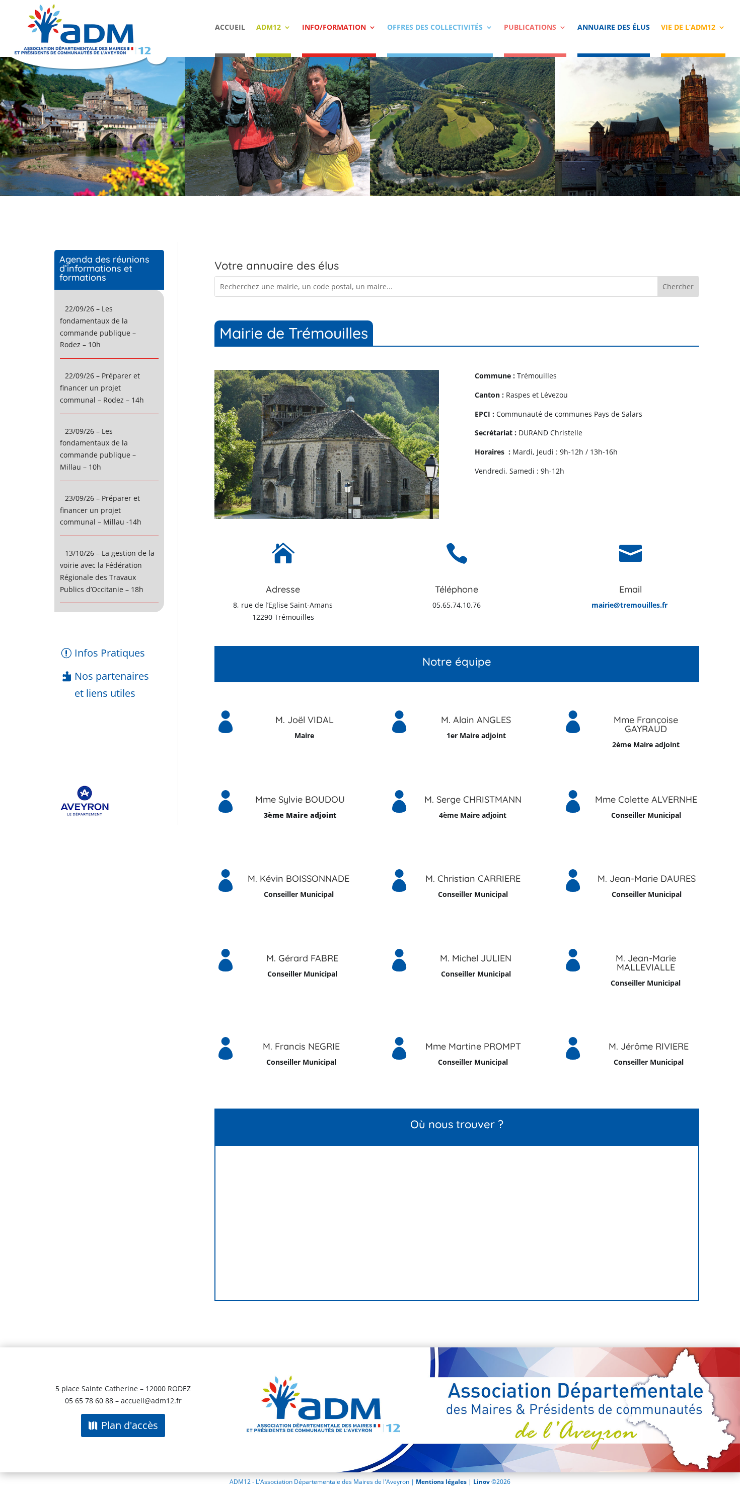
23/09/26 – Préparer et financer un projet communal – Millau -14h (100, 510)
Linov (481, 1481)
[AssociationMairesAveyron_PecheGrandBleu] (278, 193)
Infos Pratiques (110, 653)
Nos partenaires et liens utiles (112, 684)
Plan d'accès (129, 1425)
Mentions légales (442, 1481)
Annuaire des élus (613, 28)
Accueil (230, 28)
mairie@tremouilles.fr (629, 605)
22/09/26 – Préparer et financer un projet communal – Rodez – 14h (102, 388)
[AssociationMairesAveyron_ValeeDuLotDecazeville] (462, 193)
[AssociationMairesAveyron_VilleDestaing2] (92, 193)
